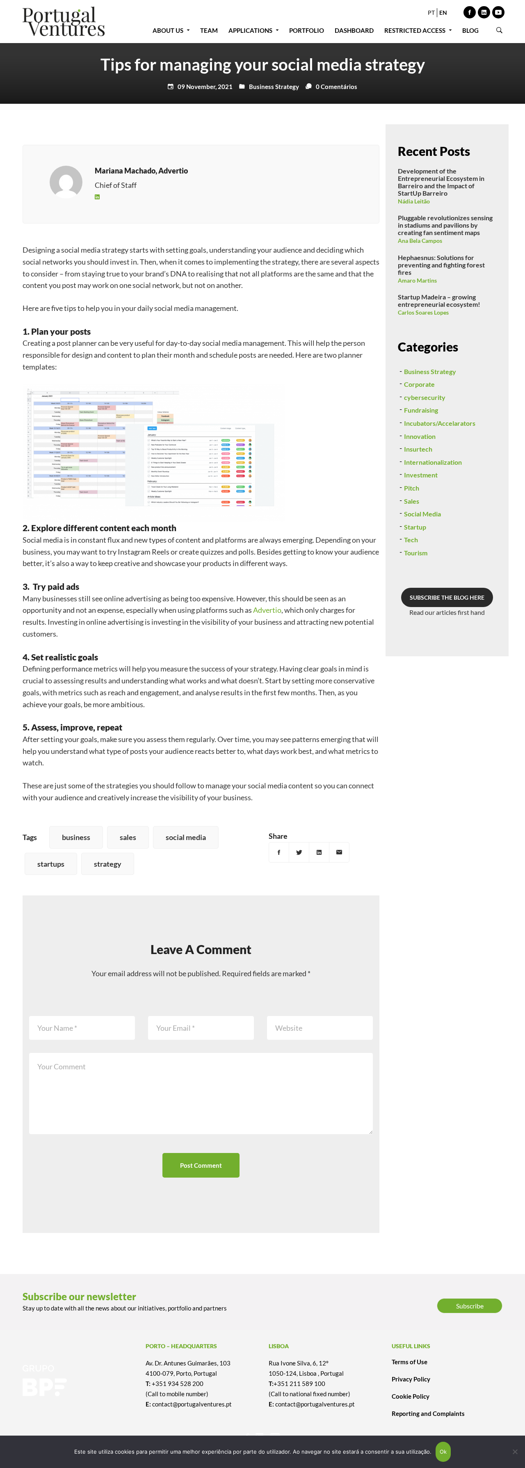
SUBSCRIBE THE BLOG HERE (447, 597)
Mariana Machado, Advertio (141, 170)
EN (443, 12)
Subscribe (470, 1306)
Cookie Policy (410, 1396)
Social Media (422, 514)
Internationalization (433, 462)
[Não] (515, 1451)
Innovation (420, 436)
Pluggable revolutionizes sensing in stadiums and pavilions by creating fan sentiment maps (445, 225)
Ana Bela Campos (420, 240)
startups (50, 863)
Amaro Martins (417, 280)
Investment (421, 475)
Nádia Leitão (414, 201)
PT (431, 12)
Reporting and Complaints (428, 1413)
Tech (411, 539)
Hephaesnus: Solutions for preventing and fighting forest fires (441, 264)
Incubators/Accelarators (439, 423)
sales (128, 837)
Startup (415, 527)
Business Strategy (274, 86)
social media (186, 837)
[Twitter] (299, 852)
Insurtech (418, 449)
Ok (443, 1451)
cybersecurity (424, 397)
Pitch (411, 488)
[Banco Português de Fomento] (78, 1380)
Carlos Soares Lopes (423, 312)
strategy (107, 863)
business (76, 837)
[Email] (339, 852)
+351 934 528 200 (177, 1383)
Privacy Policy (411, 1379)
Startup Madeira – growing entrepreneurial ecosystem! (439, 300)
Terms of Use (409, 1361)
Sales (411, 501)
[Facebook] (279, 852)
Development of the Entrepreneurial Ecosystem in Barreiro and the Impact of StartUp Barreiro (441, 182)
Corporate (419, 384)
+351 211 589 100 (299, 1383)
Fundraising (421, 410)
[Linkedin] (97, 197)
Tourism (415, 553)
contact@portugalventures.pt (192, 1404)
